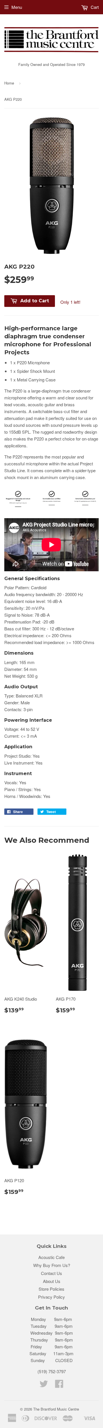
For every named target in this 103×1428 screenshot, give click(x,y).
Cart (94, 7)
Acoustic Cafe (51, 1257)
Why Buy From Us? (51, 1265)
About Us (51, 1281)
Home (9, 83)
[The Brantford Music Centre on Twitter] (43, 1385)
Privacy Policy (51, 1297)
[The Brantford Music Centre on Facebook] (59, 1385)
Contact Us (51, 1273)
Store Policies (51, 1289)
